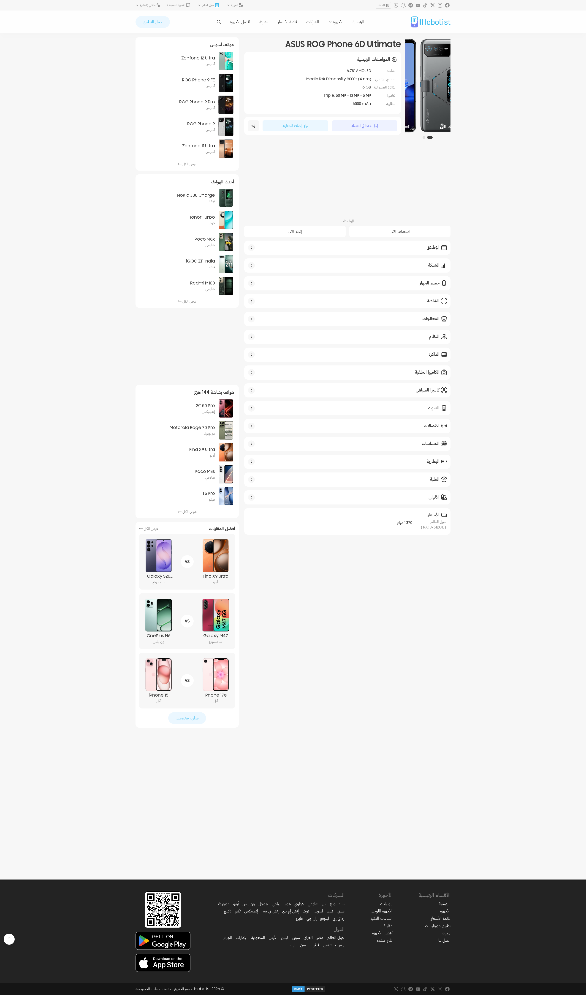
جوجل (263, 903)
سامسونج (337, 903)
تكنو (238, 911)
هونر (287, 903)
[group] (427, 85)
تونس (327, 944)
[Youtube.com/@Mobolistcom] (418, 5)
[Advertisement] (347, 179)
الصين (304, 944)
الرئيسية (358, 21)
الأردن (273, 937)
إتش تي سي (270, 911)
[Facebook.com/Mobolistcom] (447, 5)
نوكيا (305, 911)
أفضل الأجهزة (240, 21)
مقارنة (263, 21)
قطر (316, 944)
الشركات (312, 21)
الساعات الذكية (381, 918)
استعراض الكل (400, 231)
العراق (308, 937)
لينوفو (324, 918)
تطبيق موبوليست (437, 925)
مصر (319, 937)
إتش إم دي (290, 911)
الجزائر (227, 937)
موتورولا (223, 903)
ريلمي (276, 903)
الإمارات (241, 937)
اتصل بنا (444, 940)
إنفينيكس (251, 911)
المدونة (381, 5)
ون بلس (248, 903)
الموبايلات (386, 903)
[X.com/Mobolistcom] (432, 5)
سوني (341, 911)
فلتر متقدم (385, 940)
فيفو (330, 911)
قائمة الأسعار (287, 21)
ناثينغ (227, 911)
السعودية (258, 937)
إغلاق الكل (295, 231)
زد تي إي (339, 918)
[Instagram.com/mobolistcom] (440, 5)
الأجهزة (445, 911)
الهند (293, 944)
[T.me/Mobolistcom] (410, 5)
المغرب (340, 944)
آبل (324, 903)
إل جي (312, 918)
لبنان (284, 937)
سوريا (296, 937)
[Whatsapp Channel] (396, 5)
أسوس (318, 911)
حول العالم (336, 937)
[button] (430, 137)
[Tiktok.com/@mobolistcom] (425, 5)
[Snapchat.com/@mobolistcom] (403, 5)
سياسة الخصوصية (148, 989)
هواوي (299, 903)
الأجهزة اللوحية (382, 911)
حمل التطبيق (153, 21)
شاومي (313, 903)
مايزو (299, 918)
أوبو (236, 903)
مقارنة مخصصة (187, 718)
